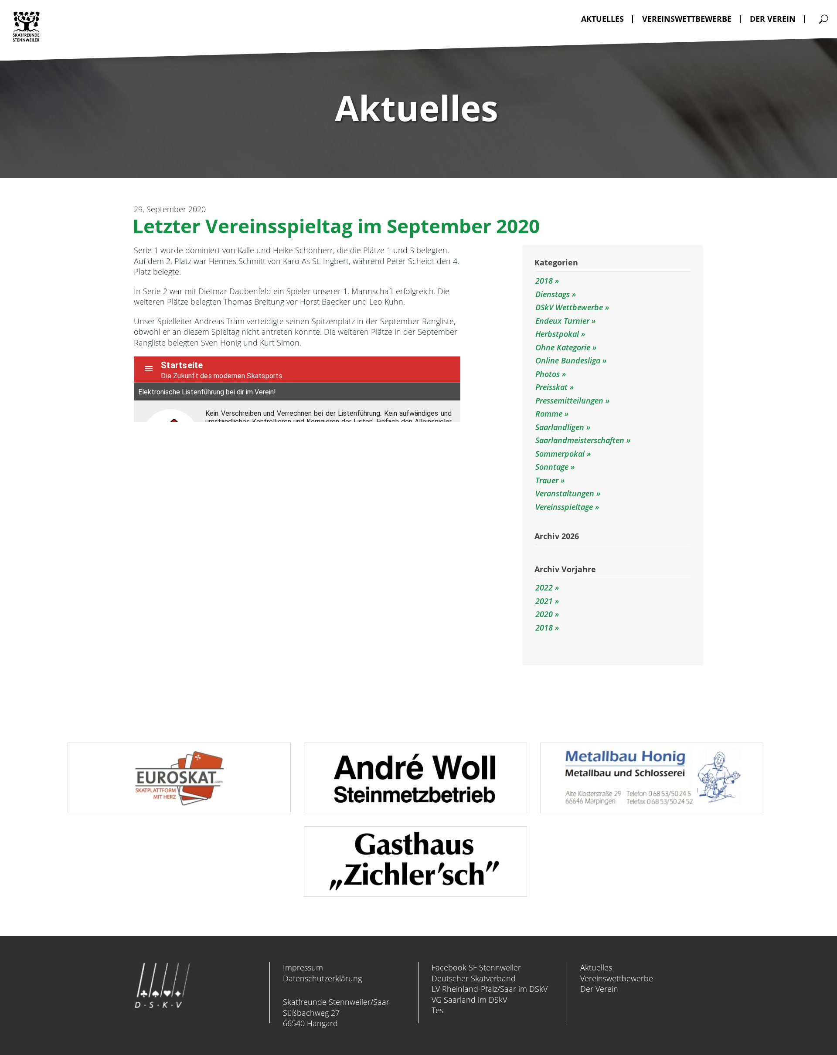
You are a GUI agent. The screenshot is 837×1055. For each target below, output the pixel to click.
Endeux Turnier (563, 320)
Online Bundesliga (568, 360)
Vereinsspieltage (565, 507)
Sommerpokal (561, 453)
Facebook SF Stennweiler (476, 967)
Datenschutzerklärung (322, 978)
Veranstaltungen (565, 493)
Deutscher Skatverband (474, 978)
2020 (544, 614)
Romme (550, 413)
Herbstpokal (558, 334)
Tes (437, 1010)
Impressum (303, 967)
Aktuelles (596, 967)
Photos (548, 374)
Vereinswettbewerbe (616, 978)
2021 (544, 601)
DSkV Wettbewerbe (570, 307)
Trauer (548, 480)
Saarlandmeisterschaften (580, 440)
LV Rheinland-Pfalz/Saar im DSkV (490, 989)
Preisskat (552, 387)
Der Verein (599, 989)
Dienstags (553, 294)
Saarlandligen (560, 427)
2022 (544, 587)
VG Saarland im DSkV (469, 999)
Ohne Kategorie (563, 347)
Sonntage (553, 466)
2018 (545, 280)
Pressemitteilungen (570, 400)
